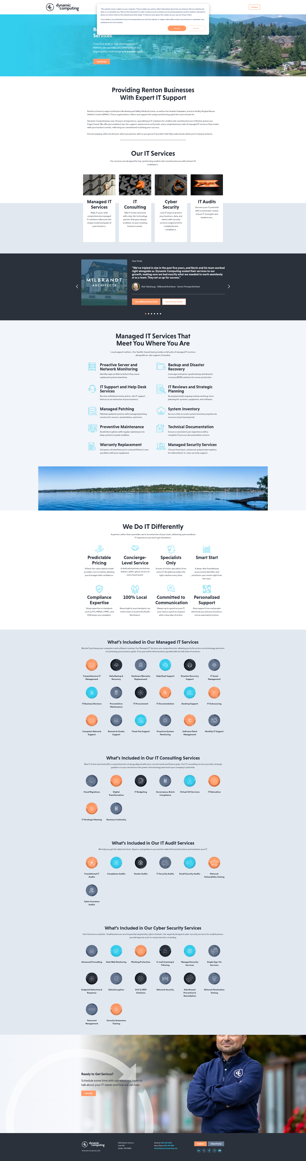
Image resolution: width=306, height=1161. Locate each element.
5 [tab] (157, 313)
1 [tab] (145, 313)
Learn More (97, 184)
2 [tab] (148, 313)
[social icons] (199, 1151)
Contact (254, 7)
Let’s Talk (88, 1093)
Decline (196, 28)
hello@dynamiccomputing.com (165, 1148)
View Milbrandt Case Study (146, 302)
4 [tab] (154, 313)
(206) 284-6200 (166, 1143)
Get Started (101, 62)
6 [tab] (160, 313)
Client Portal (216, 1144)
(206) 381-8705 (169, 1145)
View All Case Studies (174, 302)
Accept (177, 28)
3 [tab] (151, 313)
